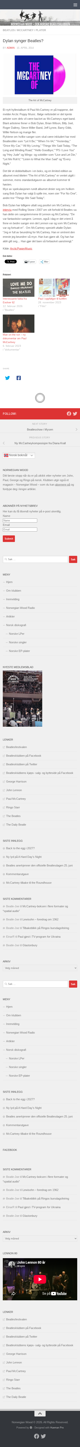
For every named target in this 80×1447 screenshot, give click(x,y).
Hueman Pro (57, 1427)
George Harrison (16, 781)
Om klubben (13, 590)
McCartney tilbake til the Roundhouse (29, 882)
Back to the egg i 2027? (20, 848)
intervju (7, 209)
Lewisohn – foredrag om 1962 (40, 919)
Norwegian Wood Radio (20, 607)
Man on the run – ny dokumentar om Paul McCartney (14, 338)
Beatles (9, 30)
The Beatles (13, 816)
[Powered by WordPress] (31, 1427)
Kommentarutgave (17, 874)
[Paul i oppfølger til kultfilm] (54, 288)
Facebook (10, 1149)
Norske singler (18, 642)
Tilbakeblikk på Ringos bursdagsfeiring (46, 928)
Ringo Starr (13, 807)
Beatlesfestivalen (16, 747)
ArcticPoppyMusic (21, 248)
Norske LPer (16, 633)
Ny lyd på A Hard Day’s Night (23, 856)
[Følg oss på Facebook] (69, 413)
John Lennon (14, 790)
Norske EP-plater (19, 650)
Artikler (10, 616)
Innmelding (12, 599)
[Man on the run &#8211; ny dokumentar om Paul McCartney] (18, 324)
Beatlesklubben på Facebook (23, 755)
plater (41, 30)
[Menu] (75, 4)
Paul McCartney (16, 798)
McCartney (25, 30)
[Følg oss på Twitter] (75, 413)
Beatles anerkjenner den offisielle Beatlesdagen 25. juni (39, 865)
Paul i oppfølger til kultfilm (52, 298)
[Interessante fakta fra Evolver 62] (18, 288)
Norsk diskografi (16, 625)
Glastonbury (30, 945)
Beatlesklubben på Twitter (21, 764)
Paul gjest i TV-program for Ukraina (39, 936)
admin (11, 47)
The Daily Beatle (16, 824)
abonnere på (62, 484)
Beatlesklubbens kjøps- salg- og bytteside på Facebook (39, 772)
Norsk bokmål (17, 455)
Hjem (9, 582)
